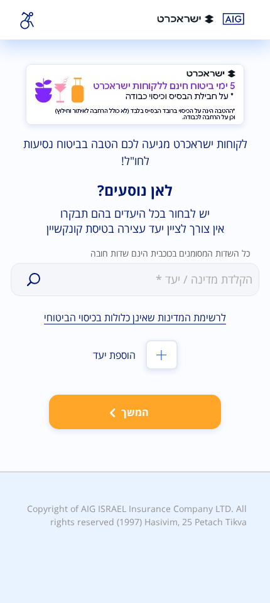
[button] (33, 279)
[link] (203, 18)
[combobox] (149, 279)
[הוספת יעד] (162, 355)
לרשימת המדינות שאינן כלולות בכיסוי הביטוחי (135, 317)
